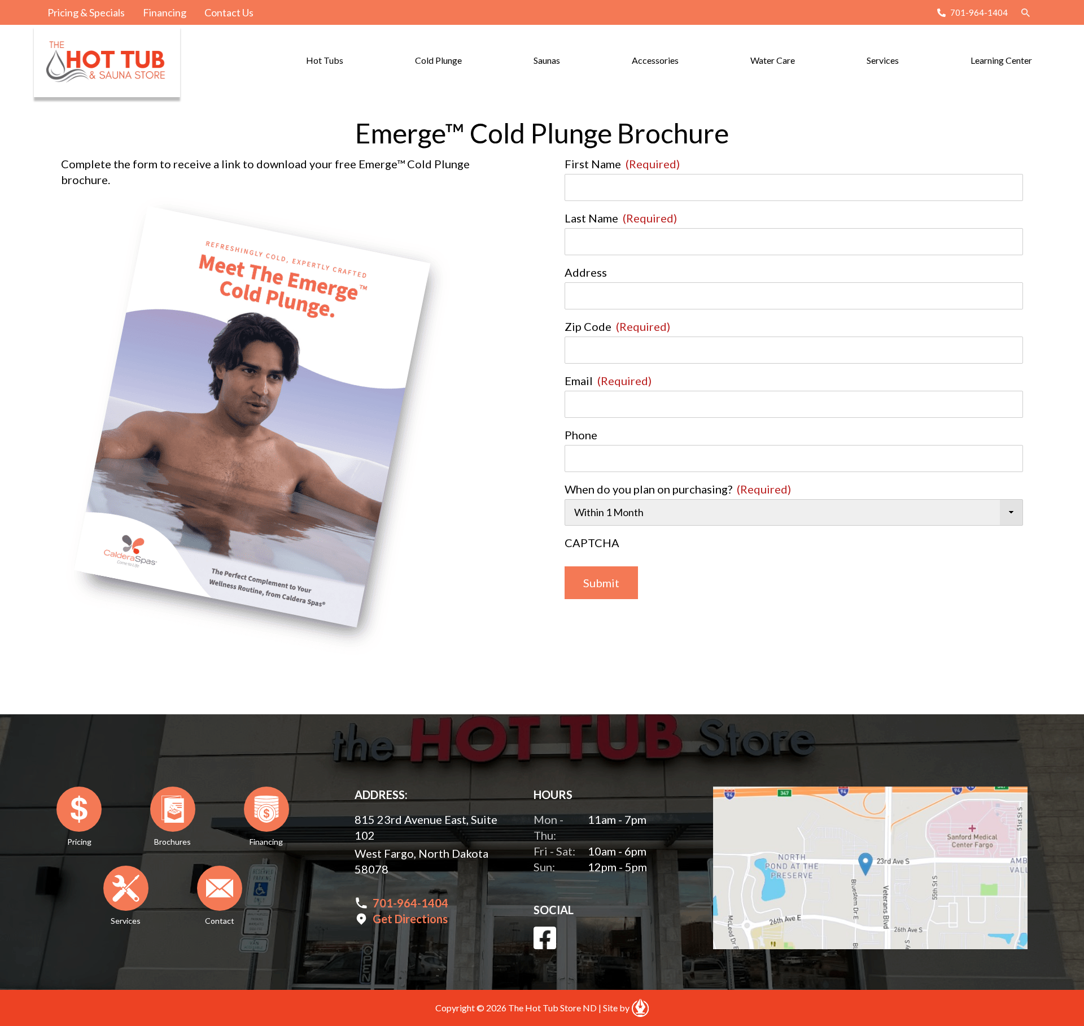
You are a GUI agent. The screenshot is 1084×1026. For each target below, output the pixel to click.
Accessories (655, 60)
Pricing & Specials (86, 12)
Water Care (772, 60)
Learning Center (1001, 60)
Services (883, 60)
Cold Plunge (438, 60)
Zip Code (617, 326)
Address (586, 272)
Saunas (547, 60)
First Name (622, 164)
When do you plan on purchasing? (678, 489)
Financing (164, 12)
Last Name (621, 218)
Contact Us (228, 12)
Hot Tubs (324, 60)
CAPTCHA (592, 542)
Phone (581, 435)
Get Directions (410, 918)
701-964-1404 (979, 12)
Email (608, 380)
